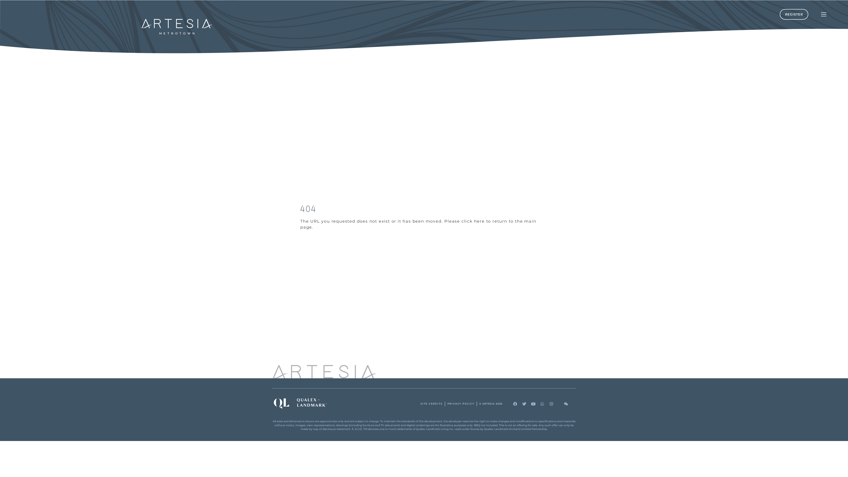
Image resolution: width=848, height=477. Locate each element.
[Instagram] (551, 404)
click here (473, 221)
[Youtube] (533, 404)
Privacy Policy (460, 403)
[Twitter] (524, 404)
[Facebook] (515, 404)
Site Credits (431, 403)
